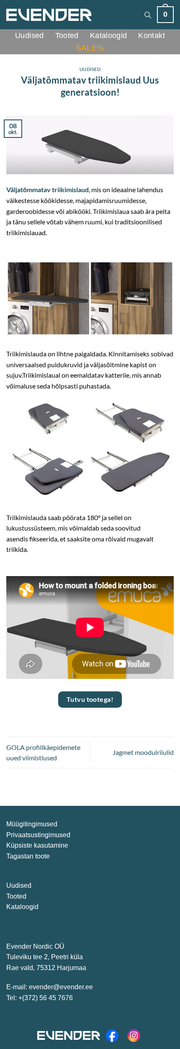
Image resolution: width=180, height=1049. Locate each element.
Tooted (67, 35)
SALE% (90, 47)
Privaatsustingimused (38, 834)
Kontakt (151, 35)
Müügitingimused (31, 824)
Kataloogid (108, 35)
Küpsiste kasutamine (37, 845)
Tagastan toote (28, 856)
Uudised (29, 35)
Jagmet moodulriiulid (143, 752)
